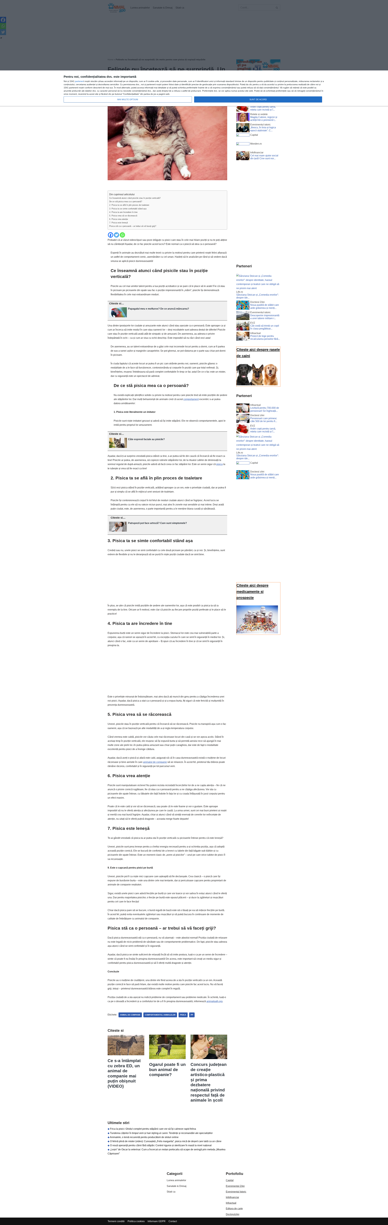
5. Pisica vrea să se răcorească (123, 216)
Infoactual (231, 1203)
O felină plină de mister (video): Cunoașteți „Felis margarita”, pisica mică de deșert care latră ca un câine (165, 1141)
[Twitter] (116, 235)
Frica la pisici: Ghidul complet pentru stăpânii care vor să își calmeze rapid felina (153, 1129)
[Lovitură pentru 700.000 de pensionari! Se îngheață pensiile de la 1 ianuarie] (242, 409)
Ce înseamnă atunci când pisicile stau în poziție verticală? (135, 198)
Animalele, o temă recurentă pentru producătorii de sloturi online (144, 1137)
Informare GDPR (157, 1221)
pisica (219, 464)
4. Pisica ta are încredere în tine (123, 212)
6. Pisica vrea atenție (118, 219)
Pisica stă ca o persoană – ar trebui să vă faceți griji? (132, 226)
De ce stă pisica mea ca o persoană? (125, 201)
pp (192, 1015)
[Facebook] (110, 235)
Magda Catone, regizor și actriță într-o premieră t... (263, 118)
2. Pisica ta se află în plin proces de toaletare (129, 205)
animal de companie (130, 1015)
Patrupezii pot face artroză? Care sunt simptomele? (157, 523)
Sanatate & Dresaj (176, 1186)
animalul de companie (155, 762)
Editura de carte (234, 1208)
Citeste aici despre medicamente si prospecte (252, 591)
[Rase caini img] (257, 384)
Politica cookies (136, 1221)
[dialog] (194, 88)
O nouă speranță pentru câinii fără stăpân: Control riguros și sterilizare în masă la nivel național (161, 1145)
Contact (173, 1221)
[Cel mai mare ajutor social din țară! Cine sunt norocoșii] (242, 156)
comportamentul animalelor (160, 1015)
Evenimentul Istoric (236, 1191)
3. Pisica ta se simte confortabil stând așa (127, 209)
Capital (230, 1180)
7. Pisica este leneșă (118, 222)
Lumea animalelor (176, 1180)
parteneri (79, 81)
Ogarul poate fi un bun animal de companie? (167, 1069)
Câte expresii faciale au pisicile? (146, 439)
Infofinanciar (232, 1197)
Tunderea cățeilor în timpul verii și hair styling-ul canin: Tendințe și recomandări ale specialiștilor (161, 1133)
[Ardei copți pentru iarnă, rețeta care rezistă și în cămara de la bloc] (242, 107)
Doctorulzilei (232, 1214)
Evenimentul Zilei (235, 1186)
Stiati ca (171, 1191)
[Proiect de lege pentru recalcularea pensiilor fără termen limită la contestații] (242, 337)
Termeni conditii (116, 1221)
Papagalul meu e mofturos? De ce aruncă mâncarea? (158, 308)
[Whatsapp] (122, 235)
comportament (191, 399)
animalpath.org (214, 1001)
